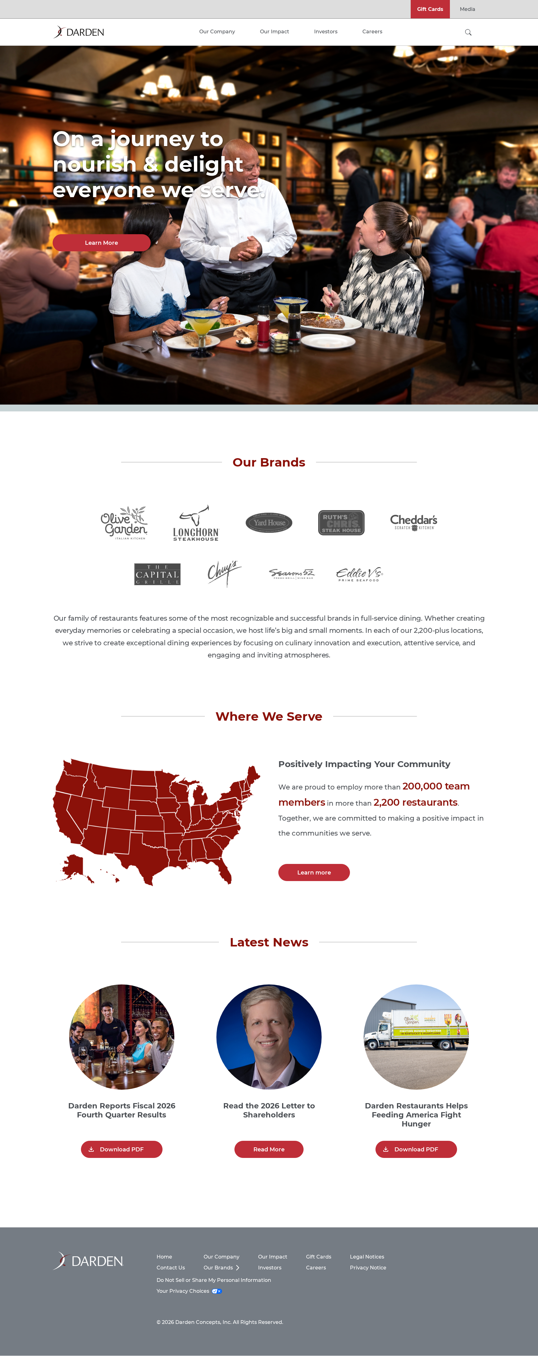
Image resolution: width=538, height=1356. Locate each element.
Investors (269, 1268)
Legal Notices (367, 1257)
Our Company (221, 1257)
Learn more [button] (314, 872)
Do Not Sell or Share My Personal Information (214, 1280)
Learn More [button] (101, 242)
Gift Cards (430, 9)
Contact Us (171, 1268)
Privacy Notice (368, 1268)
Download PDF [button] (122, 1149)
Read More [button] (269, 1149)
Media (467, 9)
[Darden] (78, 32)
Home (164, 1257)
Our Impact (272, 1257)
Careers (316, 1268)
